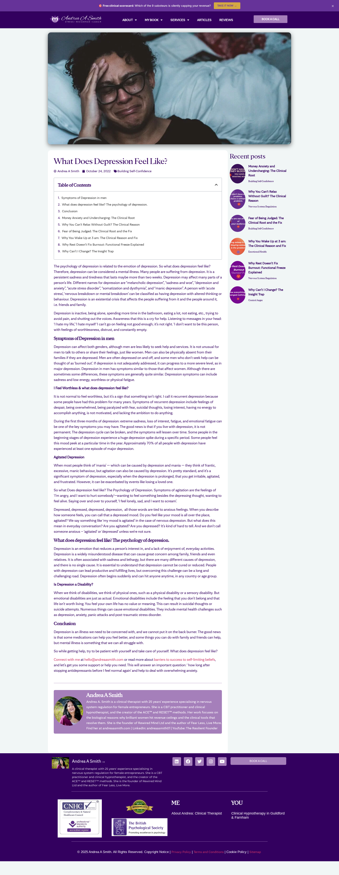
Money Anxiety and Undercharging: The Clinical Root (98, 218)
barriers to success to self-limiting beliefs (184, 659)
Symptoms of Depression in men (84, 198)
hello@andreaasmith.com (103, 659)
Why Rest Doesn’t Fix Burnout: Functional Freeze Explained (103, 244)
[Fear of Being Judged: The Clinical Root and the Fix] (237, 223)
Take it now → (227, 5)
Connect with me (67, 659)
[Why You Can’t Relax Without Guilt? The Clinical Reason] (237, 199)
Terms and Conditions (209, 852)
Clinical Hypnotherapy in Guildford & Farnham (258, 815)
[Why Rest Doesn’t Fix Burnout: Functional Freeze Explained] (237, 271)
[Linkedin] (176, 761)
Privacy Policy (181, 852)
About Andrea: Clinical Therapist (196, 813)
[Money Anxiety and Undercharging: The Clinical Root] (237, 174)
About (127, 20)
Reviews (226, 20)
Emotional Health (257, 251)
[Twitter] (199, 761)
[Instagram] (211, 761)
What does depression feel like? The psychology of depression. (105, 204)
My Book (152, 20)
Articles (204, 20)
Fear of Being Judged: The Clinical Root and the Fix (97, 231)
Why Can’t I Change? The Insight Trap (88, 251)
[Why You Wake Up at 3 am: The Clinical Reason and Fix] (237, 246)
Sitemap (255, 852)
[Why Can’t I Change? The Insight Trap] (237, 295)
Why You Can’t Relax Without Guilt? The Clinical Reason (101, 224)
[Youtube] (222, 761)
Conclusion (69, 211)
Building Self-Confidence (134, 171)
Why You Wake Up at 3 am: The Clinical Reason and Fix (100, 238)
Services (177, 20)
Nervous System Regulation (262, 206)
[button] (216, 184)
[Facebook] (188, 761)
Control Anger (255, 300)
